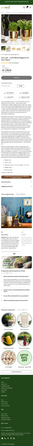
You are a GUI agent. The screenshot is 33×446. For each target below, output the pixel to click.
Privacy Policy (4, 404)
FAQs (2, 400)
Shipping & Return (5, 417)
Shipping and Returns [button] (7, 186)
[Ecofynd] (6, 7)
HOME (2, 382)
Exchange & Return (6, 419)
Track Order (4, 414)
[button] (24, 7)
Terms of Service (5, 405)
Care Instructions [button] (6, 182)
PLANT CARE (4, 390)
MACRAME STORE (5, 386)
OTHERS (3, 392)
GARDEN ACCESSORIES (6, 388)
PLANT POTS (4, 384)
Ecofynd (12, 444)
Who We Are (4, 402)
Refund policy (4, 416)
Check (20, 86)
